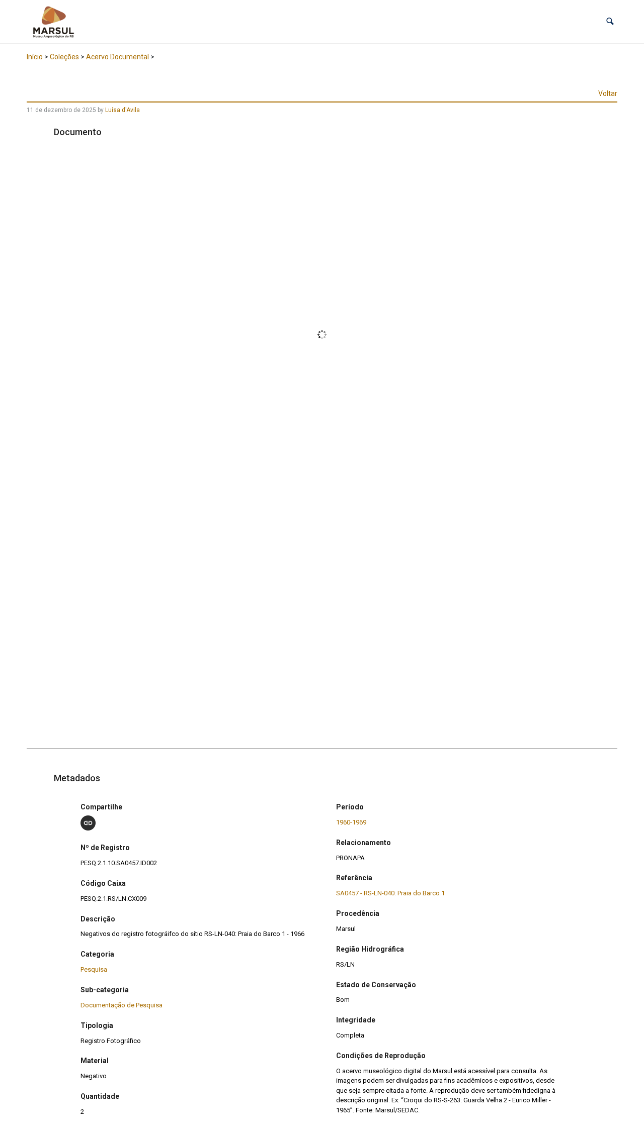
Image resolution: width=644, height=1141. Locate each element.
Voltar (607, 93)
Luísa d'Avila (122, 110)
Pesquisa (93, 969)
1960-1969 (351, 822)
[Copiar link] (88, 823)
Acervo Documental (117, 57)
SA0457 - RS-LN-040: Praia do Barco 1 (390, 893)
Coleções (64, 57)
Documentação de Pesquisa (121, 1005)
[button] (610, 21)
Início (35, 57)
